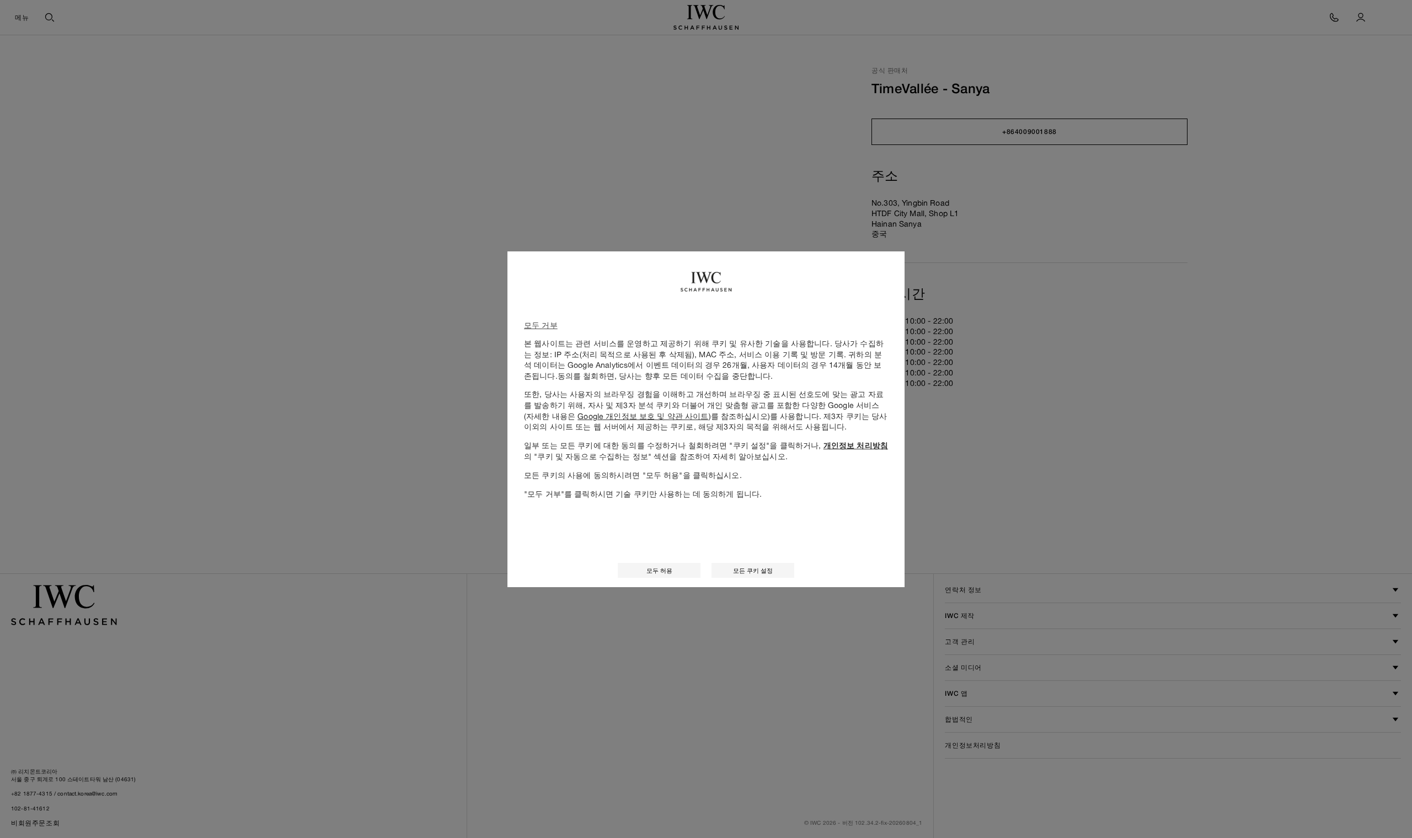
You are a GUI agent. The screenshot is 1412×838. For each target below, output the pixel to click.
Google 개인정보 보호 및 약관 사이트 (642, 416)
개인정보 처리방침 (855, 445)
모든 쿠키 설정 (753, 570)
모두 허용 (659, 570)
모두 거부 (541, 325)
